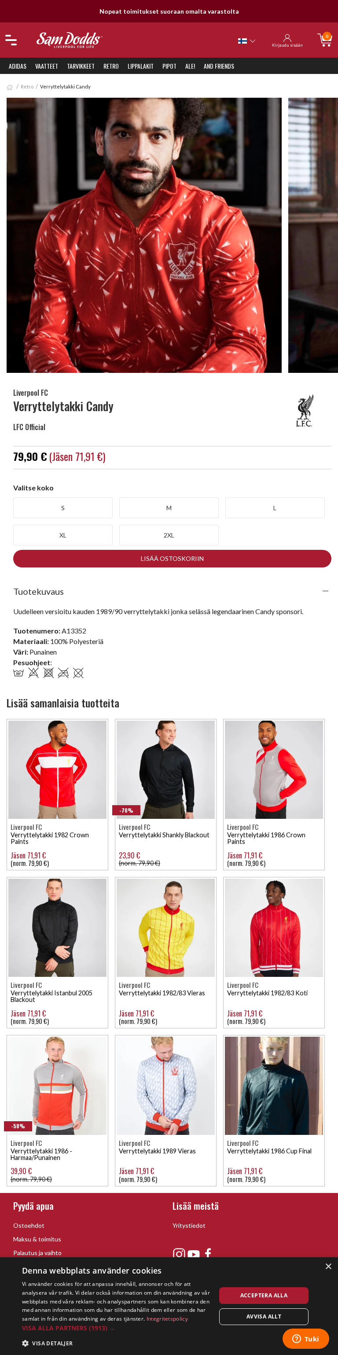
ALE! (190, 65)
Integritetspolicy (167, 1318)
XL (62, 535)
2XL (169, 535)
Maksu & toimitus (37, 1239)
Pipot (169, 65)
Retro (111, 65)
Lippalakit (141, 65)
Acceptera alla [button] (264, 1295)
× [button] (328, 1266)
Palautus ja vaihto (37, 1252)
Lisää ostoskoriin (172, 558)
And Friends (219, 65)
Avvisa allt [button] (263, 1316)
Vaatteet (46, 65)
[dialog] (169, 1306)
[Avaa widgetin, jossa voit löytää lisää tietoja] (305, 1340)
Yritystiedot (189, 1225)
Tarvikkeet (81, 65)
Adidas (17, 65)
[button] (116, 1328)
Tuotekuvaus (38, 591)
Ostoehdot (28, 1225)
